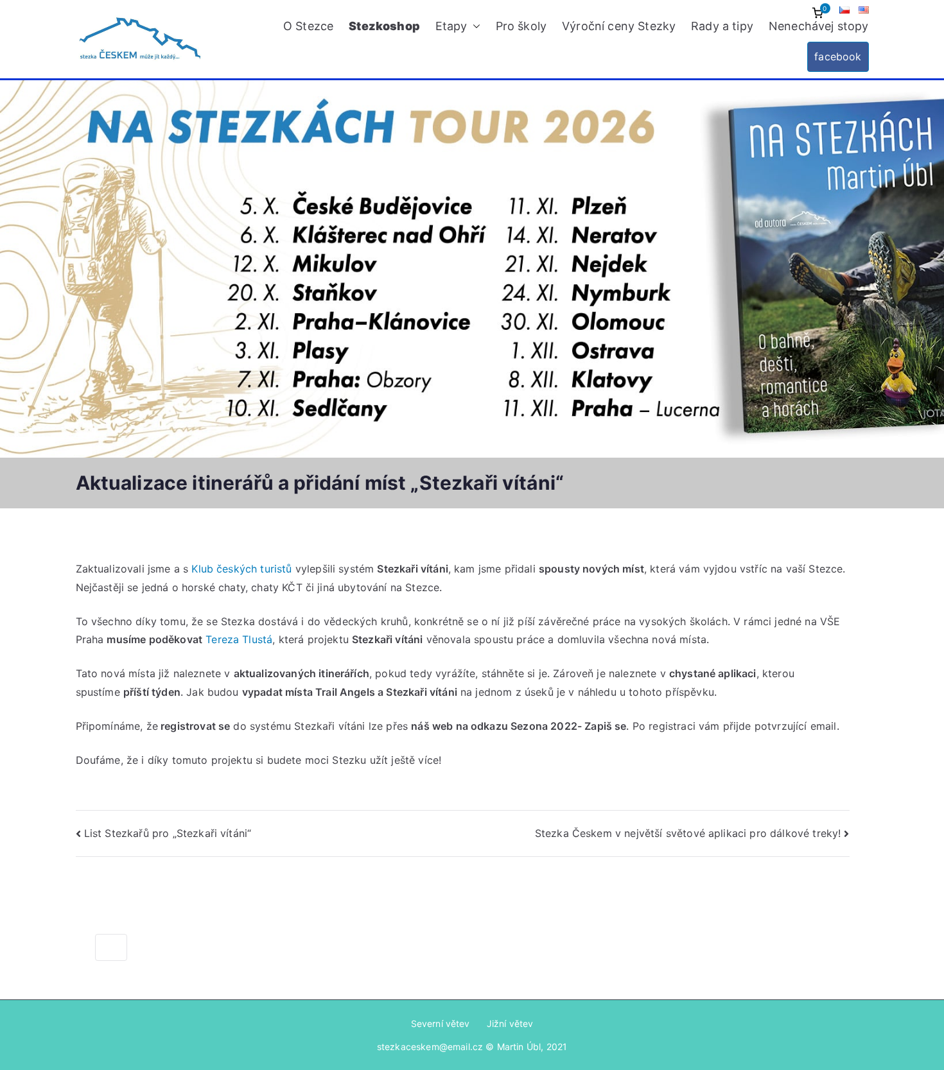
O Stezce (308, 26)
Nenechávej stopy (819, 26)
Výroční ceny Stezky (619, 26)
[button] (474, 26)
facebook (837, 56)
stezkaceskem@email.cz (430, 1046)
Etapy (451, 26)
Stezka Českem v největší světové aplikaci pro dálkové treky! (688, 833)
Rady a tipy (722, 26)
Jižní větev (510, 1023)
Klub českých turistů (241, 568)
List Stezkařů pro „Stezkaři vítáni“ (168, 833)
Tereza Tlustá (237, 639)
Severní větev (440, 1023)
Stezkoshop (384, 26)
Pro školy (521, 26)
